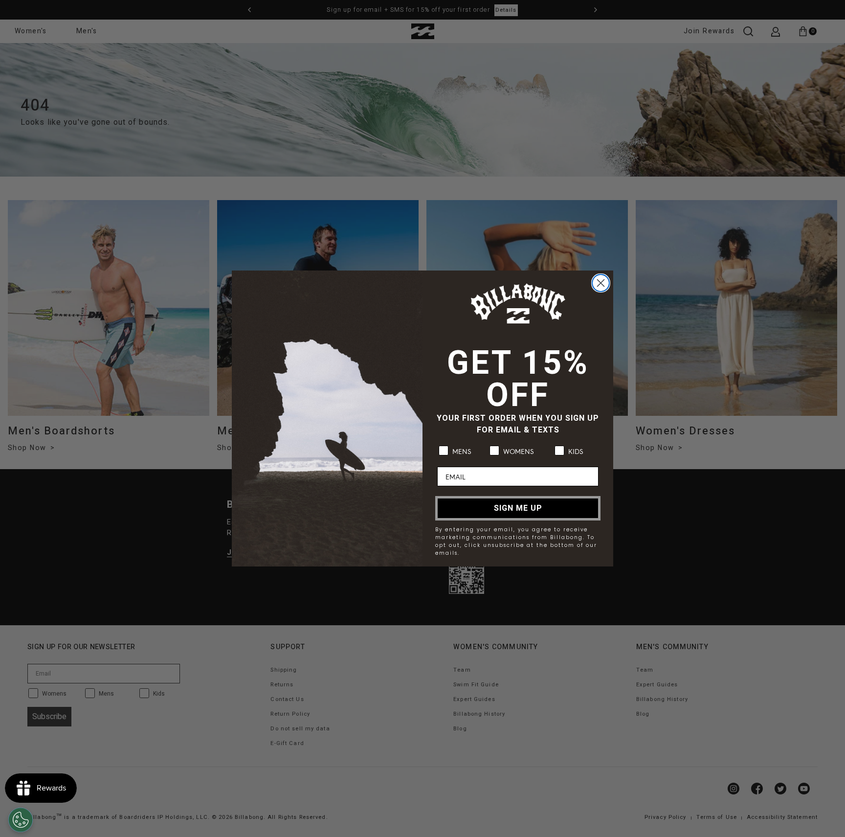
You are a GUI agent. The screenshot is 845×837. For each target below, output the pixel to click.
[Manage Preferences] (20, 820)
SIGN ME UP (518, 508)
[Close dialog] (600, 283)
